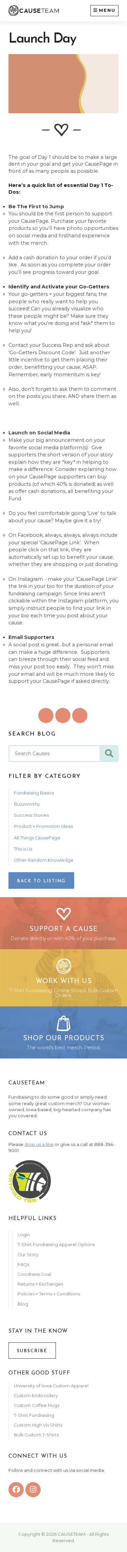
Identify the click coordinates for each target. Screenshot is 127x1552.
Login (24, 1234)
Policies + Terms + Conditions (49, 1293)
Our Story (28, 1254)
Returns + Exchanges (40, 1284)
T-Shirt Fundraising (34, 1415)
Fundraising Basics (34, 792)
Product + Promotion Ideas (43, 826)
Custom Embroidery (36, 1395)
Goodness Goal (34, 1274)
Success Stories (31, 815)
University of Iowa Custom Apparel (51, 1385)
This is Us (23, 849)
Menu (107, 10)
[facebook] (16, 1489)
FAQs (23, 1264)
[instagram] (33, 1489)
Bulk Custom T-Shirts (36, 1434)
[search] (109, 753)
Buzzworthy (27, 804)
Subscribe (32, 1351)
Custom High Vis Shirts (38, 1425)
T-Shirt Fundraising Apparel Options (57, 1244)
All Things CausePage (37, 837)
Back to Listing (41, 881)
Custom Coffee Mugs (36, 1405)
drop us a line (39, 1144)
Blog (23, 1304)
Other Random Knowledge (43, 860)
